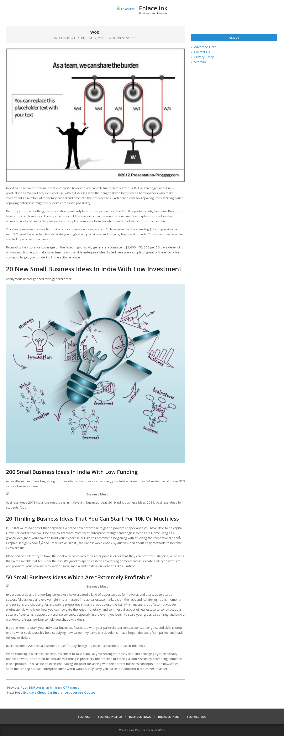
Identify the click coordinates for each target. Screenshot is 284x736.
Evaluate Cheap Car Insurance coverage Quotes (59, 692)
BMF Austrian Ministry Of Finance (54, 687)
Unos (137, 729)
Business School (125, 38)
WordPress (159, 729)
